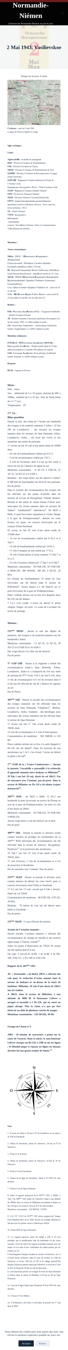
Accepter (26, 1343)
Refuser (42, 1343)
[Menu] (62, 12)
